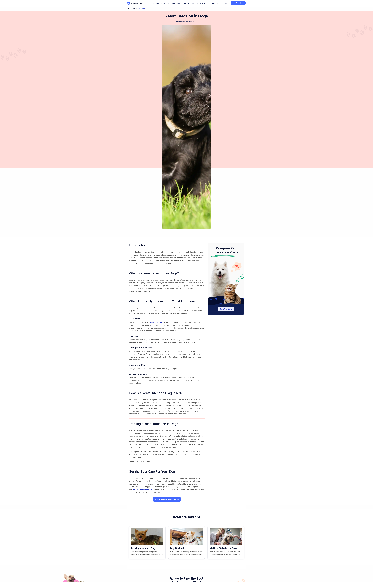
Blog (133, 8)
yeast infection (156, 322)
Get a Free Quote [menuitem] (238, 3)
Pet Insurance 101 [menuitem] (158, 3)
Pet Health (141, 8)
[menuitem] (215, 3)
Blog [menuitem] (225, 3)
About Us (214, 3)
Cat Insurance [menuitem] (202, 3)
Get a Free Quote (226, 309)
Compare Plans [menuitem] (174, 3)
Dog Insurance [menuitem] (188, 3)
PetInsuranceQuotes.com (143, 489)
